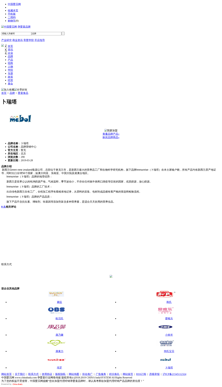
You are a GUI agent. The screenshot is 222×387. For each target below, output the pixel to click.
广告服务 (101, 374)
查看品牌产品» (111, 134)
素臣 (59, 302)
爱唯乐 (169, 318)
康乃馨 (59, 334)
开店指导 (39, 40)
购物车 (12, 20)
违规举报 (154, 374)
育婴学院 (28, 40)
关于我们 (20, 374)
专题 (10, 73)
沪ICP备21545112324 (174, 374)
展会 (10, 83)
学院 (10, 70)
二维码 (12, 17)
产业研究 (6, 40)
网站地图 (74, 374)
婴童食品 (23, 93)
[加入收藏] (7, 89)
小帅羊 (169, 334)
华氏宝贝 (169, 351)
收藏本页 (13, 10)
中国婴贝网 (14, 4)
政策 (10, 76)
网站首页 (6, 374)
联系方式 (33, 374)
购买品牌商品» (111, 137)
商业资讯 (17, 40)
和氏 (169, 302)
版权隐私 (60, 374)
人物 (10, 66)
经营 (10, 80)
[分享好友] (20, 89)
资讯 (10, 49)
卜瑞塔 (169, 367)
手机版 (12, 13)
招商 (10, 63)
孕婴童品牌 (24, 26)
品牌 (10, 56)
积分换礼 (114, 374)
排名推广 (87, 374)
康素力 (59, 351)
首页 (10, 46)
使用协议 (47, 374)
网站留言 (128, 374)
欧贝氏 (59, 318)
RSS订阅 (141, 374)
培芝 (59, 367)
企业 (10, 53)
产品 (10, 59)
